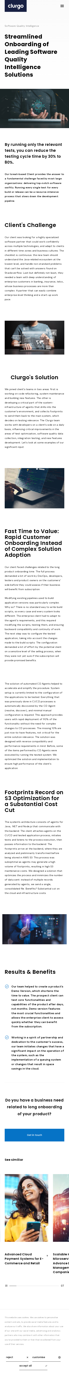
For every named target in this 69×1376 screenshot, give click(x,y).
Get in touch (34, 1135)
